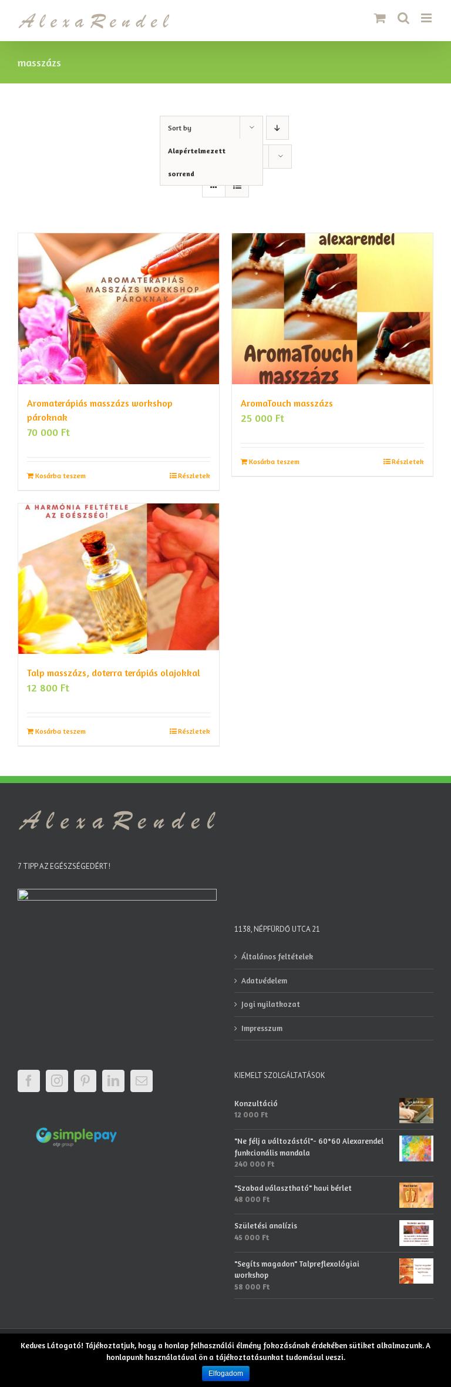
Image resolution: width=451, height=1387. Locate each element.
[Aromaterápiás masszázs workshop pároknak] (118, 308)
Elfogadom (225, 1373)
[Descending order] (277, 128)
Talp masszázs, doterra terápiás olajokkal (113, 673)
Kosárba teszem (60, 475)
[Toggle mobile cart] (380, 18)
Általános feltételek (277, 956)
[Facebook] (29, 1081)
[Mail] (141, 1081)
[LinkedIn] (113, 1081)
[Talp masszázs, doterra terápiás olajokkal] (118, 578)
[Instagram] (57, 1081)
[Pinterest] (85, 1081)
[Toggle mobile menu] (427, 18)
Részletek (194, 475)
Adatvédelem (264, 980)
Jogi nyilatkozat (270, 1004)
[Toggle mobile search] (403, 18)
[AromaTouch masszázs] (332, 308)
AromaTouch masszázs (287, 403)
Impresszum (261, 1028)
